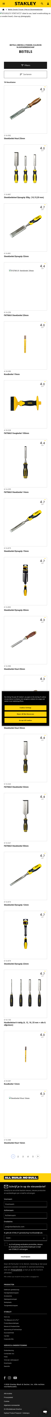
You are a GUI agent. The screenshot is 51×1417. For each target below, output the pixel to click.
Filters (27, 65)
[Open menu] (3, 3)
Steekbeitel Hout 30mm (14, 728)
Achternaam (8, 1210)
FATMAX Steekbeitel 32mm (16, 787)
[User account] (48, 3)
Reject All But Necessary (25, 714)
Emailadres (8, 1222)
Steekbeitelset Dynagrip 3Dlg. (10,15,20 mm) (24, 197)
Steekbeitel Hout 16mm (14, 1143)
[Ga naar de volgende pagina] (38, 1156)
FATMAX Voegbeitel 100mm (16, 433)
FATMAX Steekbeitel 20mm (16, 315)
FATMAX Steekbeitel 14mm (16, 492)
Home (3, 9)
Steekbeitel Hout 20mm (14, 669)
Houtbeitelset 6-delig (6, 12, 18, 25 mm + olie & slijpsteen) (25, 1023)
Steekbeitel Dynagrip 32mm (16, 256)
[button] (4, 1377)
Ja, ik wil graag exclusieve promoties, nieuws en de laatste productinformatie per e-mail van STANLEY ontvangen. (26, 1246)
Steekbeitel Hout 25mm (14, 138)
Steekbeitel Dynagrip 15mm (16, 551)
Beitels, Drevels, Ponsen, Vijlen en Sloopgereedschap (25, 9)
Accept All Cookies (25, 720)
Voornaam (8, 1199)
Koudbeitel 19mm (12, 374)
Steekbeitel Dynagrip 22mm (16, 964)
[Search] (42, 3)
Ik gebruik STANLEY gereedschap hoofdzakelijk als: (23, 1233)
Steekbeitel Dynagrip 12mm (16, 905)
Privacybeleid (16, 1270)
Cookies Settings (25, 707)
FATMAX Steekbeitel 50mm (16, 846)
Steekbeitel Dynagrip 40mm (16, 610)
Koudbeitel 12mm (12, 1084)
